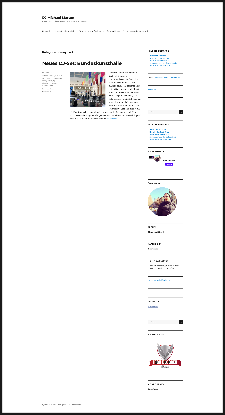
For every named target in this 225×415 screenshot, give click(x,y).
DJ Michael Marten (58, 18)
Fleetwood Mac (56, 78)
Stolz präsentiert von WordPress (70, 405)
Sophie (54, 83)
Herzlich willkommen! (158, 56)
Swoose (45, 86)
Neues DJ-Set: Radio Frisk (159, 58)
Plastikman (46, 83)
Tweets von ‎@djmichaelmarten (159, 280)
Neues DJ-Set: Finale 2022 (159, 61)
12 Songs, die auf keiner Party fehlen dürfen (99, 31)
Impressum (152, 90)
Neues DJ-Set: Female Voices (160, 66)
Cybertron (46, 78)
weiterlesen (112, 118)
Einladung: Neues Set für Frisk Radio (163, 63)
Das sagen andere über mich (136, 31)
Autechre (58, 76)
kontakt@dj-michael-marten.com (167, 78)
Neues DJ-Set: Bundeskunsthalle (82, 63)
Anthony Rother (48, 76)
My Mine (56, 81)
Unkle (51, 86)
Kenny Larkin (47, 81)
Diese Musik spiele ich (65, 31)
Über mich (47, 31)
